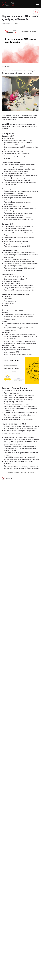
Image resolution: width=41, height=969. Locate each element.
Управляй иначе (27, 419)
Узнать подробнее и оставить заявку (21, 472)
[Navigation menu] (37, 4)
